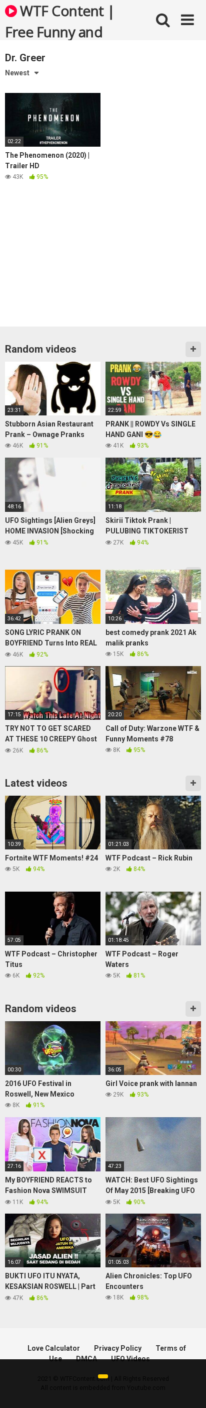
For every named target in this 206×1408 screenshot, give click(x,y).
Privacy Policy (118, 1348)
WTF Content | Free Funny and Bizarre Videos (60, 20)
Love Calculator (54, 1348)
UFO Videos (130, 1359)
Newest (17, 73)
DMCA (86, 1359)
